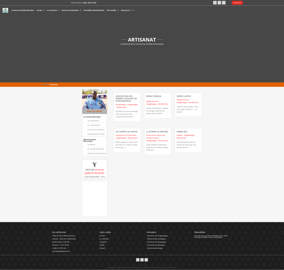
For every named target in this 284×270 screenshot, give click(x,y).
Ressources (125, 10)
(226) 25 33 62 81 (95, 173)
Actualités (103, 242)
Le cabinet (91, 144)
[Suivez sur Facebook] (215, 2)
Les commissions (93, 125)
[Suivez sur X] (219, 2)
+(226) (84, 3)
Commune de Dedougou (156, 245)
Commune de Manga (154, 248)
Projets (102, 245)
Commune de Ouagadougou (157, 236)
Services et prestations (70, 10)
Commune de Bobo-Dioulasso (22, 10)
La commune (104, 239)
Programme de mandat (96, 134)
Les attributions (93, 121)
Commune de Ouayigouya (156, 242)
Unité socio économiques (96, 153)
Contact (102, 248)
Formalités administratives (94, 10)
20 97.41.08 (61, 248)
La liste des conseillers (95, 130)
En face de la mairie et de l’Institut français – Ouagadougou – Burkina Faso (157, 138)
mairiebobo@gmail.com (61, 251)
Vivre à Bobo (111, 10)
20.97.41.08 (91, 3)
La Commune (52, 10)
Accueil (39, 10)
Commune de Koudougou (156, 239)
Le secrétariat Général (95, 149)
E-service (237, 2)
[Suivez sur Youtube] (224, 2)
